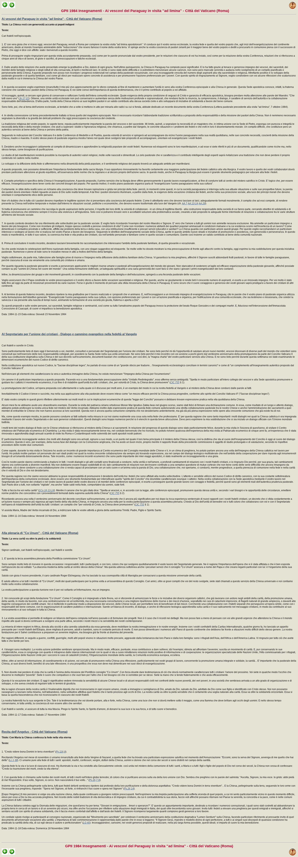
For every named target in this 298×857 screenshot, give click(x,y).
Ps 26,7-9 (94, 780)
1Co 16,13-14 (46, 490)
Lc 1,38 (13, 760)
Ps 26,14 (129, 788)
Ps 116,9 (60, 751)
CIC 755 (174, 382)
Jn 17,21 (24, 98)
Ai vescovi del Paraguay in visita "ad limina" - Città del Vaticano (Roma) (52, 18)
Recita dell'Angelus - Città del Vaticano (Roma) (35, 731)
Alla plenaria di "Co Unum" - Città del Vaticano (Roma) (40, 533)
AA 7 (184, 203)
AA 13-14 (193, 203)
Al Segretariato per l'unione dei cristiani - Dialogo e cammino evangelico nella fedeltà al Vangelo (69, 334)
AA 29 (202, 203)
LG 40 (86, 822)
